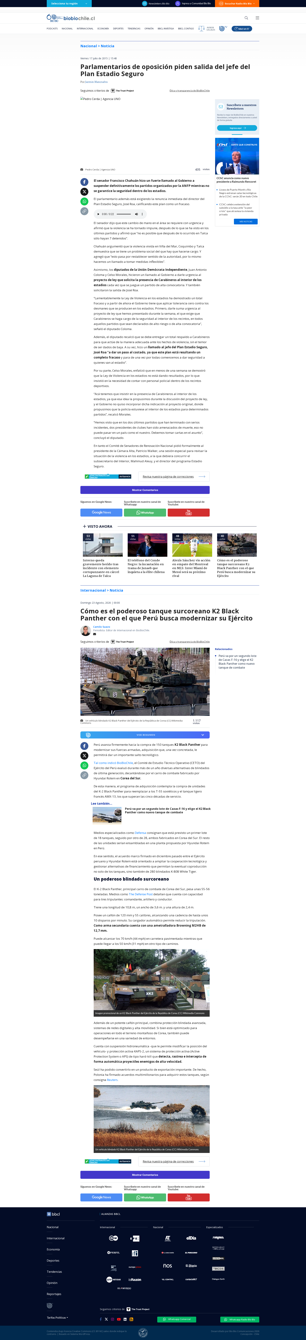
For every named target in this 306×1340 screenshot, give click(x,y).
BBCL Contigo (186, 28)
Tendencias (134, 28)
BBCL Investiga (166, 28)
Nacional (67, 28)
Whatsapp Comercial (179, 1319)
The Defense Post (141, 894)
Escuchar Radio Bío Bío (238, 3)
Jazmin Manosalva (96, 82)
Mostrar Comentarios (145, 489)
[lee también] (108, 816)
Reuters (112, 1080)
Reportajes (54, 1294)
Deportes (118, 28)
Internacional (85, 28)
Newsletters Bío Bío (159, 3)
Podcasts (52, 28)
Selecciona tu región (64, 3)
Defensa (140, 833)
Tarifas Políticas (56, 1317)
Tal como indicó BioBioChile (113, 763)
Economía (103, 28)
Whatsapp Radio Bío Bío (242, 1319)
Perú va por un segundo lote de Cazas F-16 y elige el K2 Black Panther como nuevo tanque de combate (168, 810)
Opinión (149, 28)
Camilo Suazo (101, 626)
